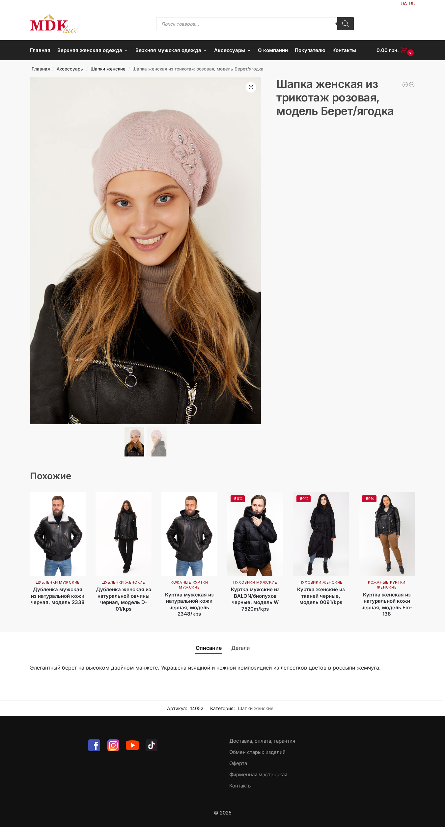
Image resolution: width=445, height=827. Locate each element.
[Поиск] (345, 23)
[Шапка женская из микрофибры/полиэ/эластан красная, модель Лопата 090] (411, 84)
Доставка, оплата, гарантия (262, 741)
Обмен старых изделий (257, 752)
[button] (395, 50)
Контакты (240, 786)
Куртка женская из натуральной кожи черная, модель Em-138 (386, 604)
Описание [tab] (209, 648)
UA (404, 3)
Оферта (238, 763)
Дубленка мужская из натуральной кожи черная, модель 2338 (58, 595)
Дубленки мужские (58, 582)
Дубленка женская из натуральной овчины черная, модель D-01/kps (123, 599)
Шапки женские (108, 68)
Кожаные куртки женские (386, 585)
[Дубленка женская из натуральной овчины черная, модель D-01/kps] (124, 534)
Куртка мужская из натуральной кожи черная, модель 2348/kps (189, 604)
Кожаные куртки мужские (189, 585)
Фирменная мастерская (258, 774)
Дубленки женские (123, 582)
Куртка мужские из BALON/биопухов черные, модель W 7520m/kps (255, 599)
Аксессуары (70, 68)
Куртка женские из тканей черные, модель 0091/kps (321, 595)
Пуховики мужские (255, 582)
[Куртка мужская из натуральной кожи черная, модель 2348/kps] (189, 534)
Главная (41, 68)
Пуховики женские (321, 582)
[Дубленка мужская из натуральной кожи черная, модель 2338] (58, 534)
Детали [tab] (240, 648)
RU (412, 3)
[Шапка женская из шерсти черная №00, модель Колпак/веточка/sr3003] (405, 84)
